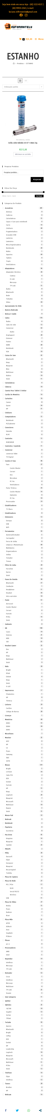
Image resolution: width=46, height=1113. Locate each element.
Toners (7, 1083)
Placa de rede (10, 881)
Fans (7, 464)
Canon (8, 402)
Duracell (9, 856)
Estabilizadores (10, 505)
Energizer (9, 863)
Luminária (9, 241)
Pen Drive (8, 835)
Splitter (8, 1001)
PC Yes (12, 481)
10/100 (8, 1008)
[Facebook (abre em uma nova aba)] (21, 15)
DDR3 (8, 723)
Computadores (10, 416)
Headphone (10, 589)
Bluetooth (10, 292)
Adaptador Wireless (13, 272)
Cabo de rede (11, 325)
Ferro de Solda (11, 541)
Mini (7, 369)
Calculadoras (11, 218)
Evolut (8, 782)
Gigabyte (9, 933)
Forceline (9, 569)
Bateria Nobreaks (11, 310)
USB (7, 524)
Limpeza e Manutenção (14, 545)
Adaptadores (9, 268)
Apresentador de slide (13, 306)
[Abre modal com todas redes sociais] (40, 1110)
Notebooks (10, 248)
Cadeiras (9, 215)
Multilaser (10, 372)
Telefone (8, 1073)
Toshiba (9, 873)
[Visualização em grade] (20, 80)
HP (7, 409)
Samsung (9, 754)
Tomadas (9, 299)
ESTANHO (29, 63)
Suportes (9, 254)
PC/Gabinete (10, 423)
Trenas (8, 561)
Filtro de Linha (10, 565)
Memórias (8, 719)
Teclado (8, 1022)
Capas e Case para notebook (16, 221)
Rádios (8, 375)
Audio (12, 332)
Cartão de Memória (12, 394)
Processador (10, 501)
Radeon (9, 912)
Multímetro (10, 548)
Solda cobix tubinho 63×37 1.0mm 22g (23, 143)
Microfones (9, 733)
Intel (8, 955)
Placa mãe (9, 919)
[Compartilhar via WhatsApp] (28, 1110)
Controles (8, 438)
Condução (9, 586)
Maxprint (9, 366)
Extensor (9, 338)
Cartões (9, 708)
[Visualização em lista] (26, 80)
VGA (7, 351)
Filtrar (39, 196)
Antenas (9, 212)
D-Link (12, 279)
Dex (11, 475)
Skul (7, 757)
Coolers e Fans (10, 461)
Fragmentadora (11, 231)
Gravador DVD (11, 235)
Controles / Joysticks (12, 446)
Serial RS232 (14, 891)
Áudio (8, 289)
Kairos (8, 572)
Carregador (10, 538)
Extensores (9, 517)
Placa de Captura (11, 877)
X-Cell (8, 686)
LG (7, 748)
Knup (8, 362)
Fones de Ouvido (11, 579)
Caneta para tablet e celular (15, 390)
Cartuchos (8, 398)
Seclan (8, 1015)
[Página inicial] (14, 63)
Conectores (9, 427)
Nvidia (8, 906)
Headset (9, 593)
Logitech (9, 795)
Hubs (7, 666)
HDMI (8, 345)
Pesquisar (37, 179)
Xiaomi (8, 993)
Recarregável (11, 870)
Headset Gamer (10, 645)
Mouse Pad (9, 815)
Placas (7, 940)
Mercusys (13, 282)
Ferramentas (20, 140)
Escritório (9, 831)
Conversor (10, 328)
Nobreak (8, 819)
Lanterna (9, 238)
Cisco (8, 976)
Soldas (27, 140)
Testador (9, 558)
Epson (8, 405)
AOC (7, 741)
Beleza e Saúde (10, 314)
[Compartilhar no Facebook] (6, 1110)
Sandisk (9, 845)
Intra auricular (11, 596)
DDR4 (8, 726)
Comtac (12, 276)
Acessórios (9, 208)
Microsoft (9, 801)
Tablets (9, 258)
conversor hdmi (12, 453)
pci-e (8, 944)
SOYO (8, 761)
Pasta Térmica (11, 488)
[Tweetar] (17, 1110)
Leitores (8, 704)
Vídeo (8, 302)
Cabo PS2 (9, 775)
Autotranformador (13, 535)
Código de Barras (12, 711)
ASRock (9, 926)
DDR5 (8, 730)
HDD (7, 638)
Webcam (8, 1094)
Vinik (8, 379)
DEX (7, 778)
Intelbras (9, 962)
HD (6, 628)
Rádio (8, 251)
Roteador (8, 973)
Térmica (9, 701)
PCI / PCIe (9, 884)
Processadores (10, 948)
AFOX (8, 923)
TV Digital (10, 457)
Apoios (8, 1026)
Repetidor (9, 959)
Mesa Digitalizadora (13, 245)
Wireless (13, 895)
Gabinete (8, 624)
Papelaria (8, 827)
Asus (7, 929)
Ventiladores (10, 264)
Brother (9, 1087)
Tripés (8, 261)
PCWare (9, 936)
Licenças (8, 715)
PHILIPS (7, 849)
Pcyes (8, 751)
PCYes (8, 617)
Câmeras (8, 387)
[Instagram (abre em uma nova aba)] (26, 15)
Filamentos (10, 694)
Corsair (12, 471)
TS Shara (9, 509)
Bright (8, 670)
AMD (7, 951)
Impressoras (9, 690)
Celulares (9, 228)
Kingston (9, 838)
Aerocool (9, 604)
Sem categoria (10, 997)
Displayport (10, 335)
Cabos (7, 318)
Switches (8, 1005)
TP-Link (12, 286)
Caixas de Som (10, 355)
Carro (8, 225)
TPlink (8, 1018)
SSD (7, 641)
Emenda (9, 431)
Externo (9, 635)
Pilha (7, 853)
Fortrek (9, 614)
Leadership (10, 1049)
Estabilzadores (10, 513)
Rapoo (8, 808)
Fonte (7, 600)
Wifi (7, 527)
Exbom (8, 676)
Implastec (13, 495)
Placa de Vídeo (10, 902)
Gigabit (9, 1012)
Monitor (8, 737)
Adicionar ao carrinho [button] (23, 154)
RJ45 (8, 434)
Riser (8, 915)
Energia (9, 520)
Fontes (8, 341)
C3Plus (8, 1036)
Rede (8, 295)
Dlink (8, 673)
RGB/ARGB (10, 442)
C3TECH (9, 772)
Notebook (9, 348)
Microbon (13, 478)
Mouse (7, 765)
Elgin (8, 860)
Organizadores (11, 551)
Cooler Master (15, 468)
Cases (8, 632)
